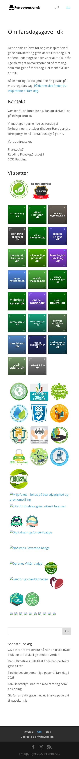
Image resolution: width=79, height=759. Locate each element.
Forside (28, 731)
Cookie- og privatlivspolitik (37, 736)
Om (39, 731)
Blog (48, 731)
